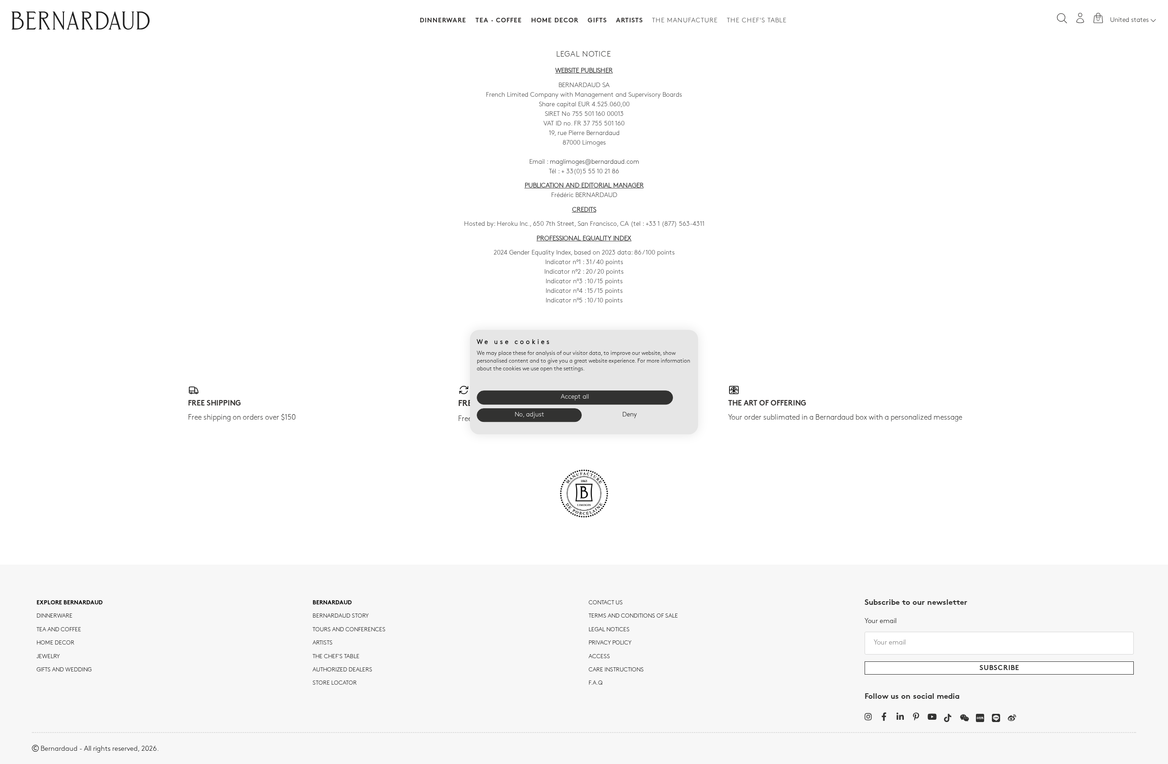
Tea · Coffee (498, 20)
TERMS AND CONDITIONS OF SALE (633, 616)
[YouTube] (932, 716)
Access (599, 657)
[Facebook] (884, 716)
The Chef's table (757, 20)
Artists (629, 20)
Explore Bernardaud (69, 603)
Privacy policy (610, 643)
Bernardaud (332, 603)
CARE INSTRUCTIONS (616, 670)
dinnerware (54, 616)
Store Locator (335, 683)
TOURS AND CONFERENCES (349, 630)
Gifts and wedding (64, 670)
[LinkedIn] (900, 716)
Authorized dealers (342, 670)
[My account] (1080, 18)
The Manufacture (685, 20)
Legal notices (609, 630)
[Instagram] (868, 716)
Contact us (606, 603)
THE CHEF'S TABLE (336, 657)
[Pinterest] (916, 716)
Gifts (597, 20)
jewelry (48, 657)
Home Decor (555, 20)
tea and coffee (58, 630)
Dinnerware (443, 20)
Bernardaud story (341, 616)
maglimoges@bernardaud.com (594, 162)
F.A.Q (596, 683)
